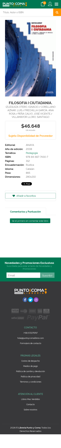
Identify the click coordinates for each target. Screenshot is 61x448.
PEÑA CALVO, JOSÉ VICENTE (34, 113)
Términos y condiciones (30, 381)
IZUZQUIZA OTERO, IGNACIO (22, 106)
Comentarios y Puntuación (25, 211)
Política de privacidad (30, 376)
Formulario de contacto (30, 343)
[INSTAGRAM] (36, 299)
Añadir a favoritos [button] (26, 195)
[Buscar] (57, 12)
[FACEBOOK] (25, 299)
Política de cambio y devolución (30, 371)
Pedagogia (32, 152)
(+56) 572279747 (31, 332)
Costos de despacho (30, 360)
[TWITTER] (30, 299)
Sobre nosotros (30, 409)
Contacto (30, 404)
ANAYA (30, 145)
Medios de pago (30, 366)
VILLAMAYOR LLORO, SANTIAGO (30, 116)
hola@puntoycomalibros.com (30, 338)
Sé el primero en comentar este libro (30, 220)
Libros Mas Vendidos (30, 399)
